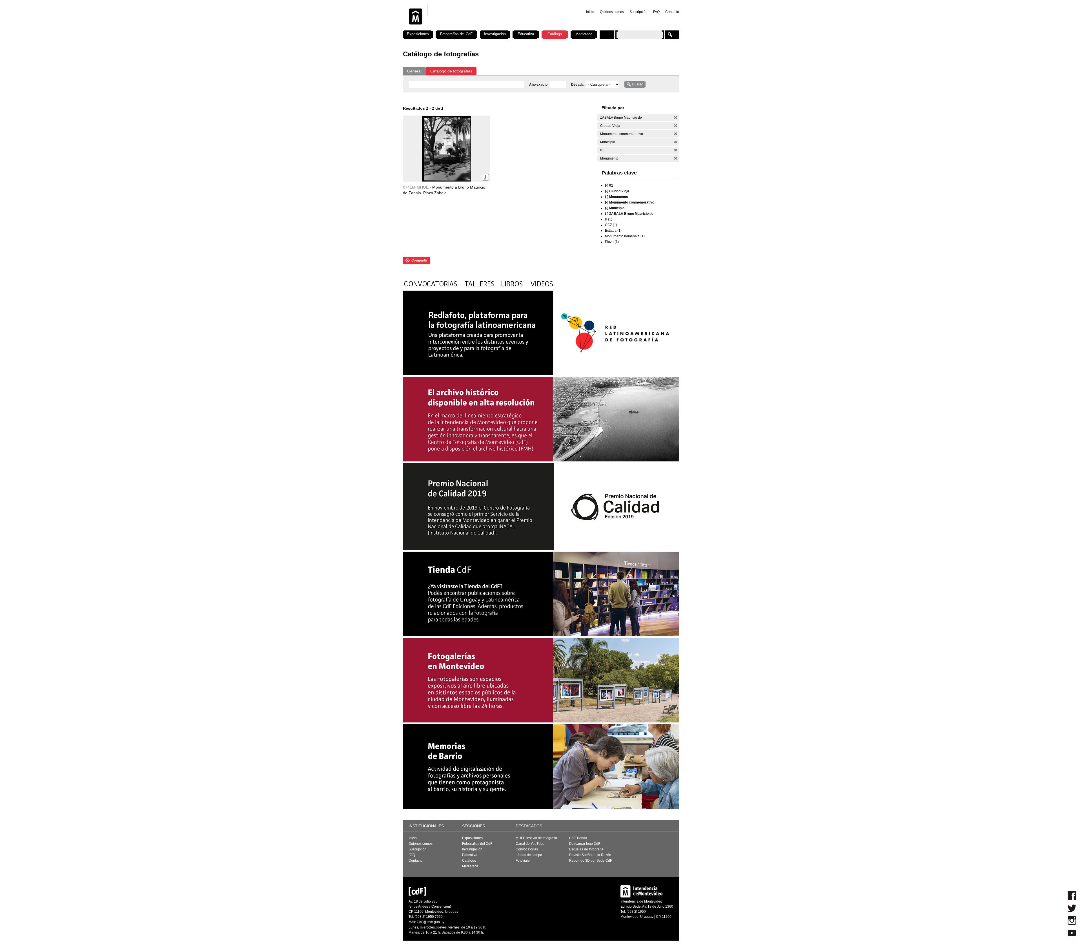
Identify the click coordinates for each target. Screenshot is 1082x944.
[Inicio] (477, 28)
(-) (675, 117)
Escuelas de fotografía (586, 849)
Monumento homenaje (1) (625, 236)
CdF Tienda (578, 838)
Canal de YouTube (530, 844)
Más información (485, 177)
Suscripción (638, 12)
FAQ (656, 12)
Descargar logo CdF (584, 844)
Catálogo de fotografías (451, 71)
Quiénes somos (612, 12)
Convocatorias (527, 849)
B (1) (608, 219)
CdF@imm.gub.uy (430, 922)
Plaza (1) (612, 242)
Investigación (495, 34)
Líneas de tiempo (529, 855)
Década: (578, 85)
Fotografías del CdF (456, 34)
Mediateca (583, 34)
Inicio (590, 12)
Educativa (526, 34)
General (414, 71)
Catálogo (554, 34)
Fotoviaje (523, 861)
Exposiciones (418, 34)
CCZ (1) (611, 225)
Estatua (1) (613, 231)
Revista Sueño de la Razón (590, 855)
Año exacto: (539, 85)
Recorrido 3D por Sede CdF (590, 861)
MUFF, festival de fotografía (536, 838)
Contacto (672, 12)
